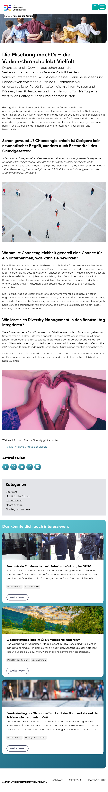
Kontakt (57, 780)
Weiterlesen (17, 597)
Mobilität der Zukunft (18, 496)
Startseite (8, 16)
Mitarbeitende (14, 505)
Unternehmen (14, 500)
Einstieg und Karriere (23, 16)
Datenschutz (96, 780)
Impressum (75, 780)
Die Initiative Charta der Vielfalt (28, 447)
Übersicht (11, 492)
